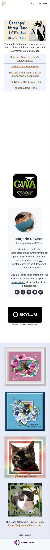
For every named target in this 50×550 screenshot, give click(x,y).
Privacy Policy (36, 522)
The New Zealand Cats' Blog (25, 82)
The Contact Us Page (25, 88)
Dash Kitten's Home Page (25, 66)
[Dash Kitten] (3, 3)
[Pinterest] (28, 292)
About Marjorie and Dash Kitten (25, 525)
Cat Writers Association (23, 278)
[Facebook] (17, 292)
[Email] (40, 292)
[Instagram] (23, 292)
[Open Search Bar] (32, 3)
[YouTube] (34, 292)
